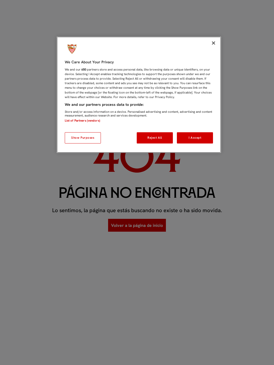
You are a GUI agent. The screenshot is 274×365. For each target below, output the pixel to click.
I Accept (195, 137)
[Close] (213, 43)
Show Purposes (82, 137)
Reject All (154, 137)
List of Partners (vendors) (82, 120)
